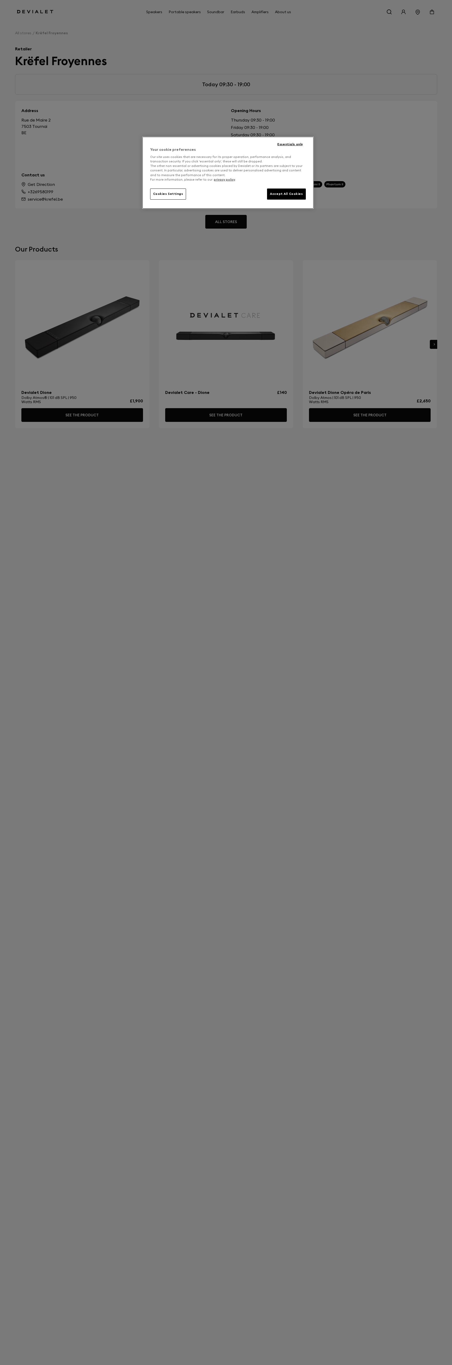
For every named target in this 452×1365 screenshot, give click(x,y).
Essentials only (290, 144)
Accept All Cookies (286, 194)
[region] (228, 173)
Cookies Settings (168, 194)
